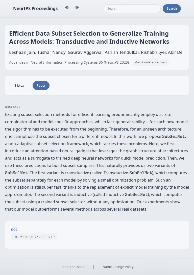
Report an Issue (72, 266)
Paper (41, 85)
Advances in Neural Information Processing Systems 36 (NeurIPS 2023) (69, 62)
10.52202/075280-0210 (34, 237)
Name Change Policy (118, 266)
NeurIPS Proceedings (35, 8)
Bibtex (19, 85)
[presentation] (173, 136)
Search (172, 8)
